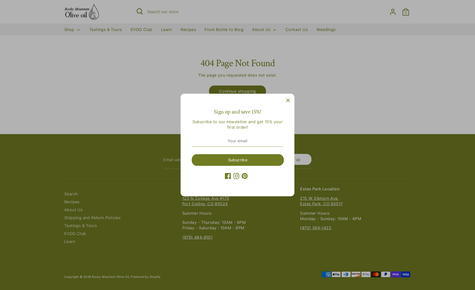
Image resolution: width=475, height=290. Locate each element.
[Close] (288, 100)
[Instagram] (236, 176)
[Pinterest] (245, 176)
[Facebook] (228, 176)
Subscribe (238, 159)
